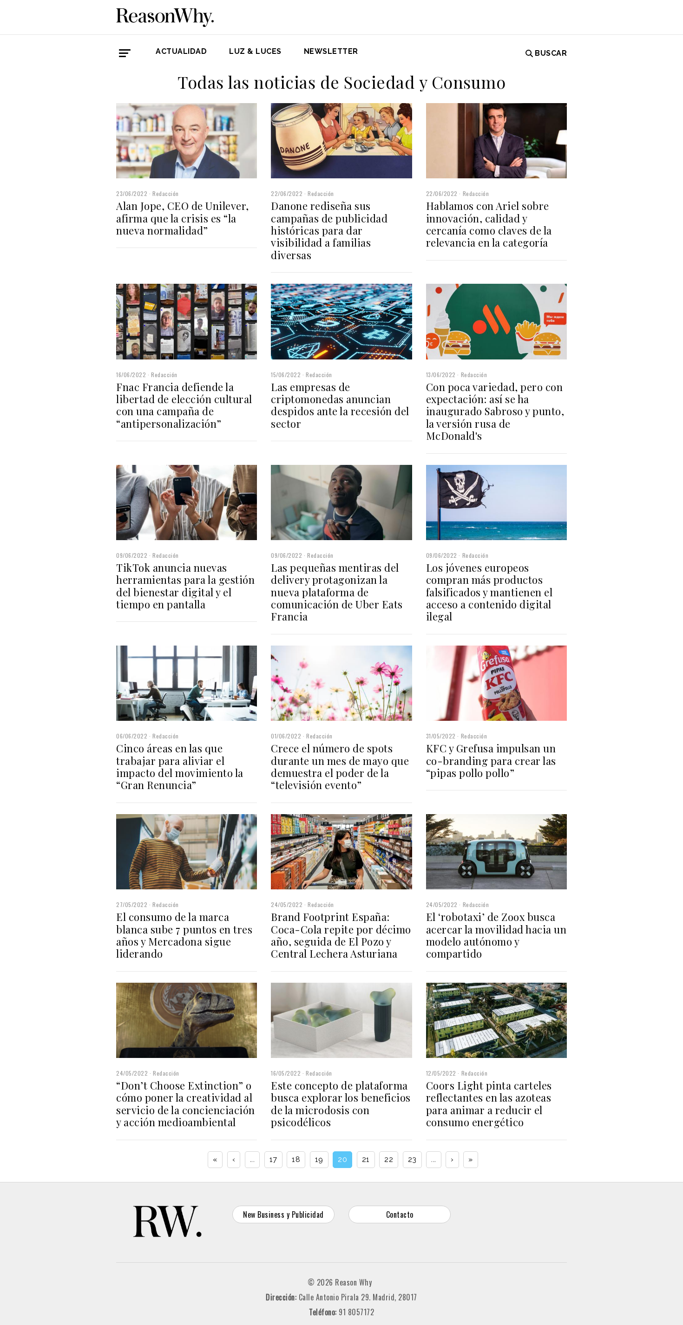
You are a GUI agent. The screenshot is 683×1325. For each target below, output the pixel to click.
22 (388, 1159)
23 (412, 1159)
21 (366, 1159)
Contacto (400, 1214)
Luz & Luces (255, 51)
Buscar (551, 53)
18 (296, 1159)
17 (273, 1159)
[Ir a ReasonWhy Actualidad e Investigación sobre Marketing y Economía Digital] (165, 16)
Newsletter (331, 51)
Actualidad (181, 51)
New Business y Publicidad (283, 1214)
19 (319, 1159)
